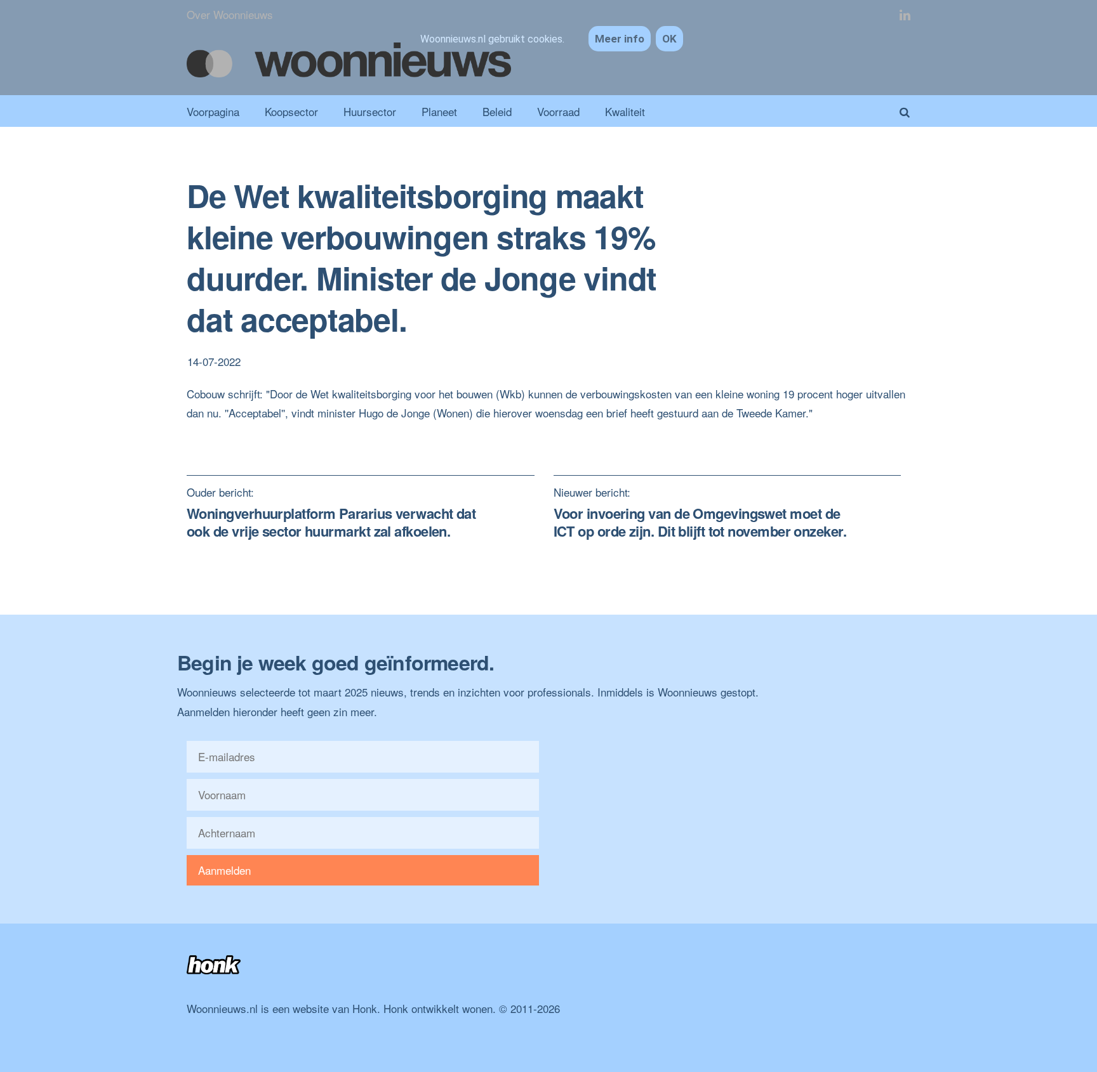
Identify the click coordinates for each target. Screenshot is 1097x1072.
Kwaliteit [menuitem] (625, 111)
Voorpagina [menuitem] (213, 111)
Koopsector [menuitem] (291, 111)
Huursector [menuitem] (369, 111)
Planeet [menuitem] (439, 111)
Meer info (619, 38)
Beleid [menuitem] (497, 111)
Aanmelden (224, 870)
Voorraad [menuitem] (558, 111)
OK (669, 38)
